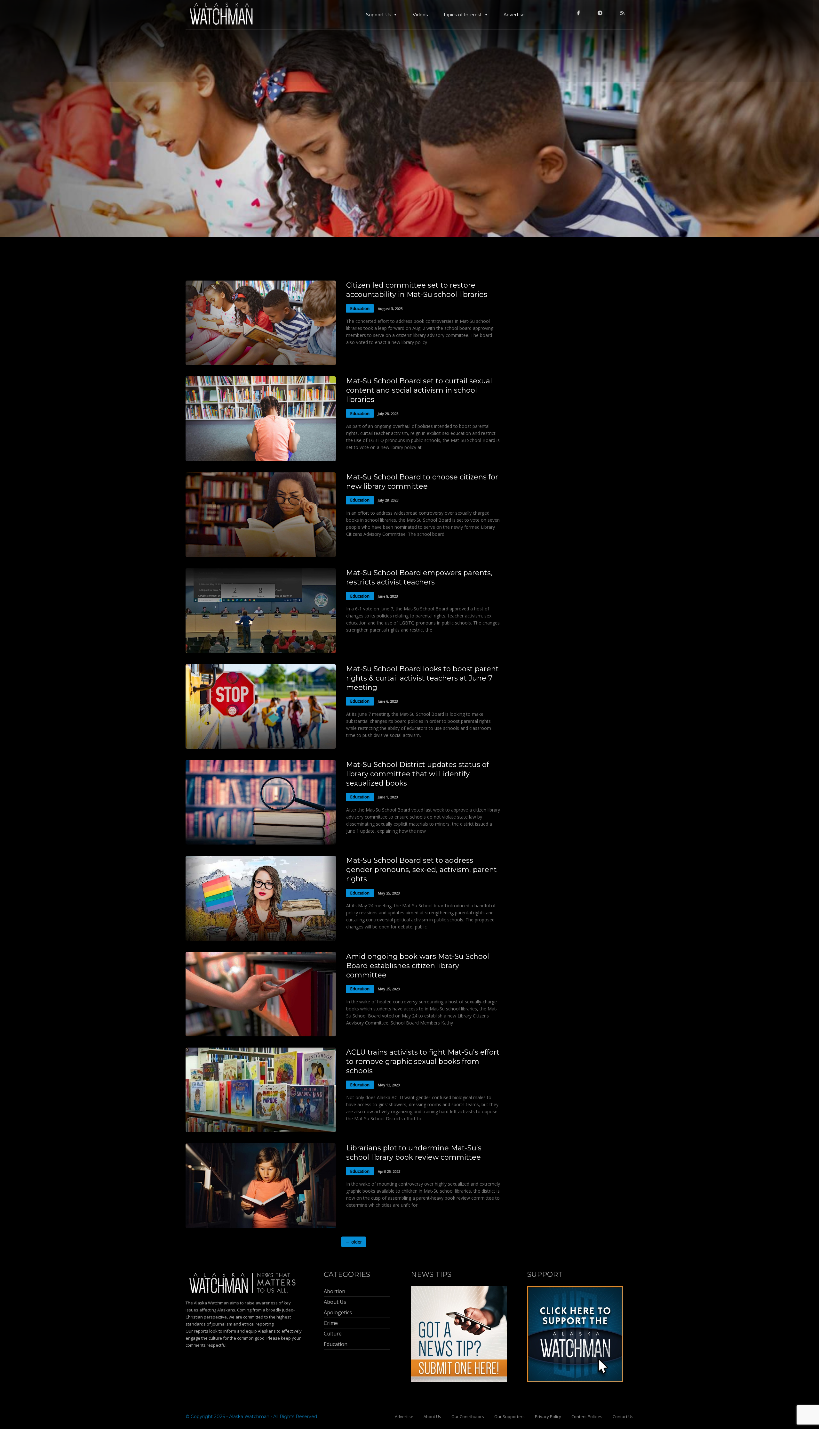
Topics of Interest (462, 15)
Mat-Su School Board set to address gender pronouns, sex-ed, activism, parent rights (421, 869)
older (354, 1242)
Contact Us (623, 1416)
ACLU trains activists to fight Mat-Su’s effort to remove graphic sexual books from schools (422, 1061)
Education (360, 308)
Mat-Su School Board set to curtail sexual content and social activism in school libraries (419, 390)
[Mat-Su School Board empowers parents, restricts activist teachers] (261, 651)
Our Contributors (467, 1416)
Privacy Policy (548, 1416)
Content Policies (586, 1416)
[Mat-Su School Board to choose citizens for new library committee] (261, 555)
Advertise (514, 15)
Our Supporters (509, 1416)
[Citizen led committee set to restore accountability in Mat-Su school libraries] (261, 363)
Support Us (378, 15)
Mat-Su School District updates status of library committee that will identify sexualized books (417, 774)
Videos (420, 15)
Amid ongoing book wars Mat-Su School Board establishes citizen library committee (417, 965)
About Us (432, 1416)
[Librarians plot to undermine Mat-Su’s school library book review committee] (261, 1226)
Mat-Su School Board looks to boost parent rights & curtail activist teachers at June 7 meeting (422, 678)
